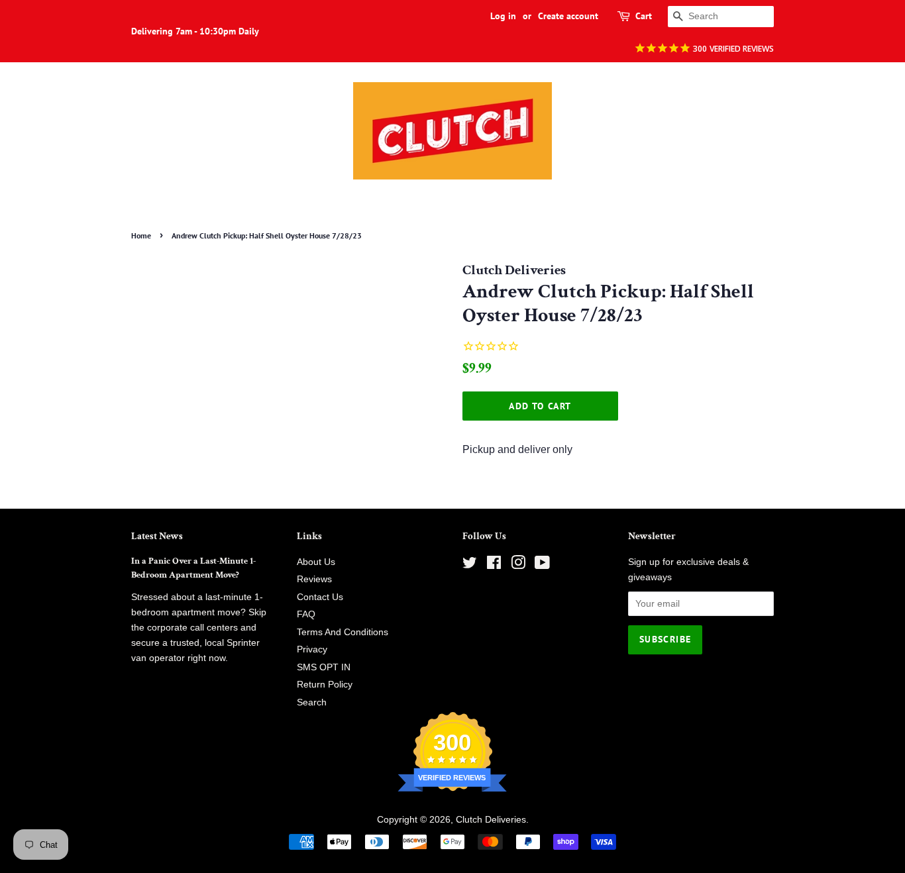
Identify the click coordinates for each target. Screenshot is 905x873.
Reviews (314, 579)
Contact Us (320, 597)
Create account (568, 16)
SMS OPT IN (323, 667)
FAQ (306, 614)
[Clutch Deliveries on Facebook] (494, 565)
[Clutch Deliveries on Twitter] (469, 565)
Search (312, 702)
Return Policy (324, 685)
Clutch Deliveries (491, 820)
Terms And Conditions (342, 632)
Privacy (312, 649)
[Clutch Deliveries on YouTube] (542, 565)
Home (141, 235)
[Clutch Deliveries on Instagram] (518, 565)
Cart (643, 16)
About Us (316, 562)
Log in (503, 16)
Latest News (157, 536)
